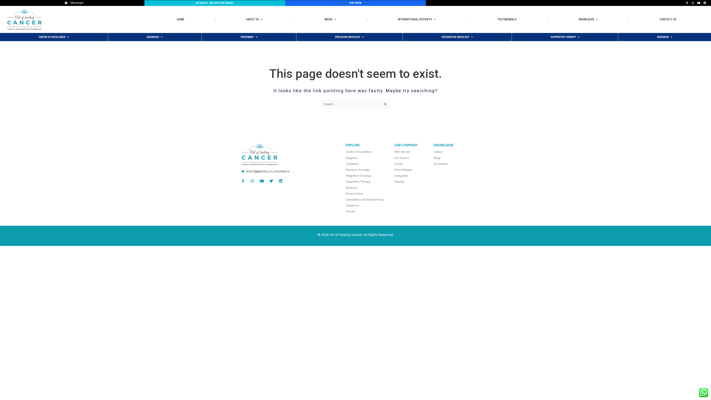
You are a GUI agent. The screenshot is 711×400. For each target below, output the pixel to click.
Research (663, 37)
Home (180, 19)
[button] (254, 19)
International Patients (415, 19)
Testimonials (507, 19)
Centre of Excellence (52, 37)
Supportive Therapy (563, 37)
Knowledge (586, 19)
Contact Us (668, 19)
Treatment (247, 37)
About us (252, 19)
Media (329, 19)
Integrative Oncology (455, 37)
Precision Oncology (347, 37)
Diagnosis (153, 37)
